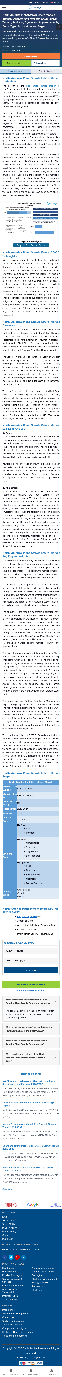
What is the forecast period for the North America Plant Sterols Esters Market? (26, 1042)
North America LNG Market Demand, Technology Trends (28, 1104)
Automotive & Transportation (9, 1291)
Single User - (14, 951)
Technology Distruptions (15, 1313)
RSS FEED (7, 1238)
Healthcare (8, 1268)
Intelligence (8, 1309)
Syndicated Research (13, 1324)
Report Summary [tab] (15, 71)
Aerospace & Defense (43, 1268)
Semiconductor (10, 1299)
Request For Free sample (31, 984)
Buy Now (31, 970)
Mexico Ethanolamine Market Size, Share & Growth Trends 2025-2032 (29, 1126)
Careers (6, 1235)
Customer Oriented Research (17, 1332)
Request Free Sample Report (31, 245)
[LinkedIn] (23, 1257)
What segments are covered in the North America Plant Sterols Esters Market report (28, 1001)
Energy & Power (40, 1282)
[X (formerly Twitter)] (11, 1257)
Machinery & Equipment (44, 1279)
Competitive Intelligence (15, 1328)
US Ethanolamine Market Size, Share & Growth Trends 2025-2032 (30, 1147)
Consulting (8, 1317)
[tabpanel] (31, 573)
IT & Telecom (9, 1271)
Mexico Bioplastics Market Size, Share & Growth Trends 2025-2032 (27, 1169)
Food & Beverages (12, 1275)
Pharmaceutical (10, 1295)
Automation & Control (43, 1271)
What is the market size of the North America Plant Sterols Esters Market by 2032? (29, 1029)
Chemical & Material (12, 1285)
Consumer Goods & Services (12, 1280)
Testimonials (8, 1220)
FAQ (4, 1216)
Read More (7, 1189)
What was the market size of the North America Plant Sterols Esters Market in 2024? (25, 1058)
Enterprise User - (16, 961)
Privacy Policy (9, 1227)
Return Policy (9, 1231)
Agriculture (37, 1286)
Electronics (37, 1290)
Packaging (37, 1275)
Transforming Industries (14, 1335)
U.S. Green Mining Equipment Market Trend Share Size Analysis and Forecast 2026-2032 (28, 1083)
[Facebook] (4, 1257)
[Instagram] (17, 1257)
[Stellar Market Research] (34, 7)
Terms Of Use (9, 1224)
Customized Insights (13, 1321)
